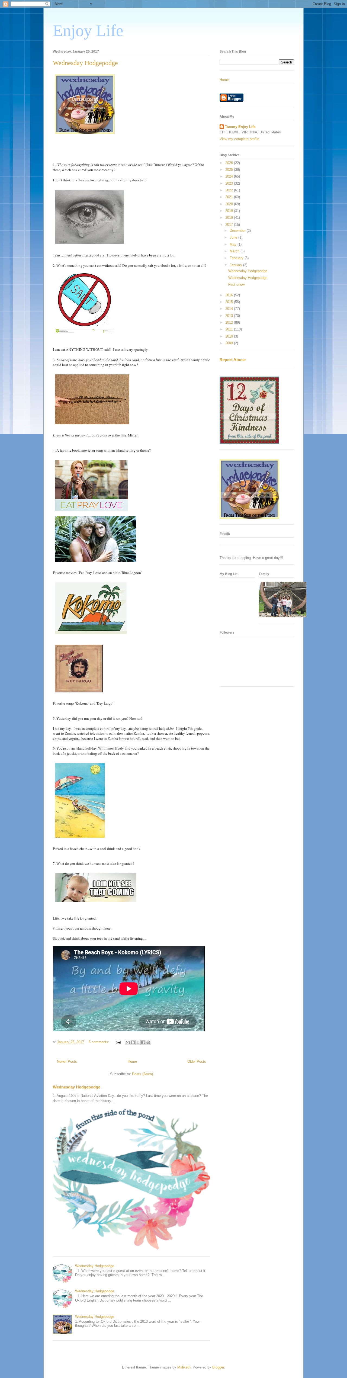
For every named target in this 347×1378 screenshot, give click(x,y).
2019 (229, 211)
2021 (229, 197)
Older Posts (196, 1061)
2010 (229, 336)
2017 (229, 225)
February (237, 258)
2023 (229, 183)
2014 (229, 309)
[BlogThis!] (133, 1042)
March (235, 251)
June (234, 237)
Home (132, 1061)
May (233, 244)
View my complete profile (239, 139)
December (238, 231)
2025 (229, 170)
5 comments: (99, 1042)
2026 (229, 163)
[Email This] (127, 1042)
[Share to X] (138, 1042)
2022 (229, 190)
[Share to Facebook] (143, 1042)
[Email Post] (118, 1042)
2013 (229, 316)
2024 (229, 176)
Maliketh (184, 1367)
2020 (229, 204)
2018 (229, 218)
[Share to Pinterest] (148, 1042)
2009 (229, 343)
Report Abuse (233, 359)
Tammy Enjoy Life (240, 127)
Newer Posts (67, 1061)
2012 (229, 322)
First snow (236, 284)
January (236, 265)
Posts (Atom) (142, 1074)
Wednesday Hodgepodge (85, 62)
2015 (229, 302)
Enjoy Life (88, 31)
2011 (229, 329)
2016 (229, 295)
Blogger (218, 1367)
